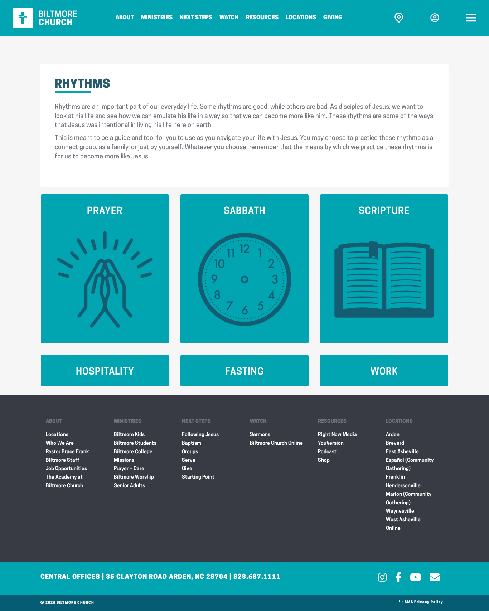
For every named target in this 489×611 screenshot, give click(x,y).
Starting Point (198, 477)
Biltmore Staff (62, 460)
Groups (190, 452)
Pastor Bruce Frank (67, 452)
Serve (188, 460)
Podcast (327, 452)
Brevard (395, 443)
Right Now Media (337, 435)
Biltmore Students (135, 443)
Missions (124, 460)
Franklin (395, 477)
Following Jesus (200, 435)
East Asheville (402, 452)
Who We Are (60, 443)
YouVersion (331, 443)
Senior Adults (129, 486)
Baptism (191, 443)
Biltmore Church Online (276, 443)
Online (393, 528)
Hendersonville (403, 486)
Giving (332, 18)
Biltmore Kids (129, 435)
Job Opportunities (66, 468)
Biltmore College (133, 452)
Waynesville (400, 511)
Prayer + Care (129, 468)
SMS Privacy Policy (423, 602)
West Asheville (403, 520)
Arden (393, 435)
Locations (301, 18)
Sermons (260, 435)
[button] (105, 268)
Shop (324, 460)
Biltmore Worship (134, 477)
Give (187, 468)
